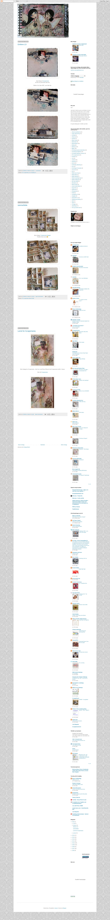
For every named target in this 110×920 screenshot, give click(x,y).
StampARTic (75, 640)
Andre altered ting (76, 133)
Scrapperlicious (76, 330)
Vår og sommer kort (76, 207)
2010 (73, 842)
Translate (81, 77)
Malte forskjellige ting (76, 178)
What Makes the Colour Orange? (78, 516)
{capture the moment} (77, 733)
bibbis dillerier (75, 411)
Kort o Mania (75, 557)
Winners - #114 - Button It (84, 710)
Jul (29, 172)
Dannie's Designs (76, 783)
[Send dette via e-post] (46, 170)
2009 (73, 844)
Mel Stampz (75, 753)
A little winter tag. (82, 401)
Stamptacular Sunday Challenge (79, 677)
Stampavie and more (77, 552)
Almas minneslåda (75, 326)
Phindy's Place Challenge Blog (79, 709)
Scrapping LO (33, 172)
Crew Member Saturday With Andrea (79, 470)
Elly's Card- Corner (76, 426)
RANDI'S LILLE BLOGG (77, 266)
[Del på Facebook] (50, 170)
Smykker (74, 196)
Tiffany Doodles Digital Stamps (79, 618)
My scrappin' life (76, 469)
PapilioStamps (75, 509)
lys (72, 171)
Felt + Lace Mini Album (83, 278)
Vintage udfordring (76, 629)
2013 (73, 837)
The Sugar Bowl (76, 592)
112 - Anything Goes (83, 583)
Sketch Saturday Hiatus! (77, 526)
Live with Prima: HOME (77, 805)
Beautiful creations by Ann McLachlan (79, 793)
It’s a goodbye (75, 673)
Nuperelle (74, 187)
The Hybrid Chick (76, 744)
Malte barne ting (75, 173)
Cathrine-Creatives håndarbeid (79, 44)
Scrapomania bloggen (46, 235)
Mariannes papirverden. (77, 447)
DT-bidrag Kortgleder (76, 151)
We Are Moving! (75, 749)
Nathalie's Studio (76, 319)
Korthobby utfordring (76, 164)
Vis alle (89, 484)
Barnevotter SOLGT (83, 55)
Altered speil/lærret (76, 132)
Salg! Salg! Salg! (82, 569)
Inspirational (75, 792)
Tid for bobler (81, 342)
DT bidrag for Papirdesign (84, 475)
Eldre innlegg (64, 444)
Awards (73, 138)
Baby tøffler (81, 45)
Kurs (73, 166)
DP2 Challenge (75, 529)
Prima (73, 748)
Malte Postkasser (75, 179)
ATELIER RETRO (76, 287)
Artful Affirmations (76, 788)
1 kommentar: (38, 170)
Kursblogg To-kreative (76, 168)
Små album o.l (75, 197)
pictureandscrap (76, 578)
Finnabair (74, 255)
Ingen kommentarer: (40, 296)
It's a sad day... (82, 662)
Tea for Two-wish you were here (78, 789)
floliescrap (74, 421)
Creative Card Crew (76, 582)
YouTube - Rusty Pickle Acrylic (79, 799)
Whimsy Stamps (76, 506)
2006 (73, 850)
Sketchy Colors (75, 603)
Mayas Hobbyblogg (76, 309)
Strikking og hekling (76, 199)
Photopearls (74, 191)
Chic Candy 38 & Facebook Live (78, 740)
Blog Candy (74, 140)
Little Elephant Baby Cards (77, 784)
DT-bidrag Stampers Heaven (78, 153)
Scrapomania (46, 81)
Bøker (73, 148)
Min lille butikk (75, 181)
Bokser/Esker (75, 143)
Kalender (74, 161)
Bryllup (73, 145)
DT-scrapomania (25, 172)
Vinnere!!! (74, 684)
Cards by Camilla (76, 389)
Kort (73, 163)
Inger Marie (75, 341)
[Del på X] (49, 170)
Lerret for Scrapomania (27, 331)
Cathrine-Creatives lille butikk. (79, 54)
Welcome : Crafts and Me (78, 498)
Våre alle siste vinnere (83, 652)
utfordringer (74, 205)
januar (74, 833)
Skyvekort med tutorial (83, 267)
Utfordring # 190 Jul (83, 558)
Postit (73, 192)
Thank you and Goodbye (77, 521)
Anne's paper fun (76, 357)
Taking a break (75, 553)
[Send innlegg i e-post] (43, 170)
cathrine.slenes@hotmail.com (77, 70)
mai (74, 823)
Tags (73, 202)
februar (75, 825)
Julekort (73, 159)
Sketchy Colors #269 (83, 604)
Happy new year (82, 310)
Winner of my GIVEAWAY (84, 390)
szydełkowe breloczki (83, 246)
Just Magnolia (75, 724)
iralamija (74, 277)
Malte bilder (74, 174)
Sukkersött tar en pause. (77, 720)
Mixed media (31, 298)
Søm (73, 201)
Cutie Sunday (75, 614)
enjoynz (56, 908)
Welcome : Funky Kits (77, 495)
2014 (73, 835)
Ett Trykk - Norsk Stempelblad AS (80, 540)
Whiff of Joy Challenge (77, 687)
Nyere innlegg (21, 444)
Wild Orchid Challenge (77, 672)
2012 (73, 839)
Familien (74, 156)
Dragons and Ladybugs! (83, 380)
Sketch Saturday (76, 525)
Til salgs (74, 204)
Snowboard (81, 459)
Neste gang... (81, 412)
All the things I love (76, 379)
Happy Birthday (82, 358)
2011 (73, 841)
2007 (73, 848)
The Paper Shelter (76, 520)
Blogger (64, 908)
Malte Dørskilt (75, 176)
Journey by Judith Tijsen (84, 256)
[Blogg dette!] (47, 170)
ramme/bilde (22, 205)
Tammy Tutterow (76, 797)
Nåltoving (74, 189)
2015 (73, 821)
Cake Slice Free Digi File (84, 620)
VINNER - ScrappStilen (83, 699)
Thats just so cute (76, 650)
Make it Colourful (76, 515)
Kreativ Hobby (75, 567)
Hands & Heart (75, 298)
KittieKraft (74, 351)
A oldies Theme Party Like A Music (79, 615)
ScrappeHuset (75, 698)
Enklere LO (22, 44)
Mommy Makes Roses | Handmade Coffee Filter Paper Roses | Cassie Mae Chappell (80, 771)
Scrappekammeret (76, 726)
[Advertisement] (42, 188)
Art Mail (73, 135)
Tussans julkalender (77, 458)
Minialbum (74, 183)
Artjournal (74, 137)
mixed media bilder (76, 186)
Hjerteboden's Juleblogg (78, 682)
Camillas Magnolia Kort (77, 400)
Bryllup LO (74, 146)
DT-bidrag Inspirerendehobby (78, 150)
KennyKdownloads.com (77, 493)
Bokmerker (74, 141)
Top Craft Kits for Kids (76, 745)
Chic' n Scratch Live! (77, 739)
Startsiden (43, 444)
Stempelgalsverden (76, 474)
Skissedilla (74, 661)
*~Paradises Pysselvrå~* (78, 325)
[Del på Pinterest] (52, 170)
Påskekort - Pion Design (84, 449)
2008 (73, 846)
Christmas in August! (83, 438)
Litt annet (74, 169)
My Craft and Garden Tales (78, 368)
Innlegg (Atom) (26, 447)
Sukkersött (74, 719)
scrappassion (75, 245)
